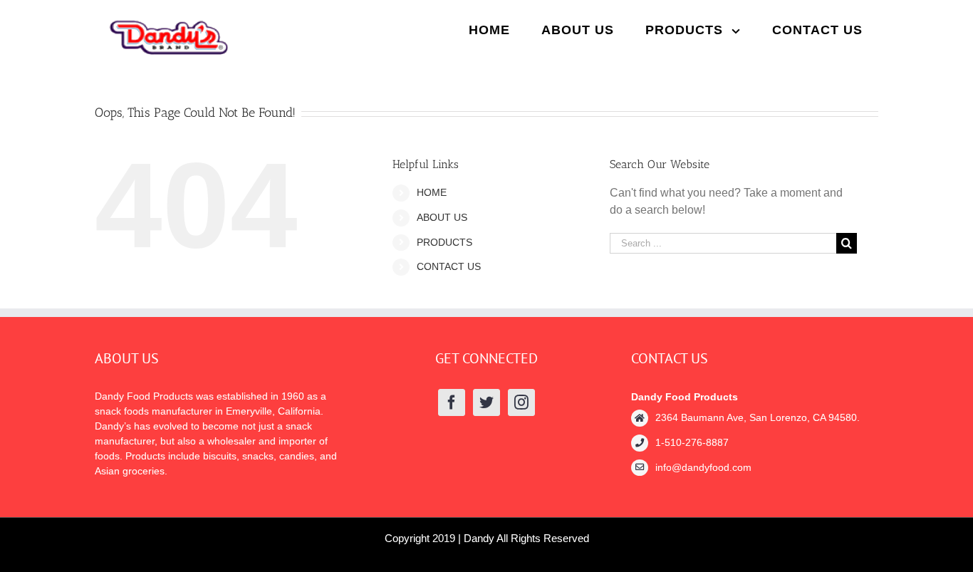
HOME (432, 192)
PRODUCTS (444, 242)
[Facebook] (451, 402)
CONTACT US (449, 266)
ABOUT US (442, 217)
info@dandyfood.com (703, 467)
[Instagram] (521, 402)
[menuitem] (489, 30)
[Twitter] (486, 402)
